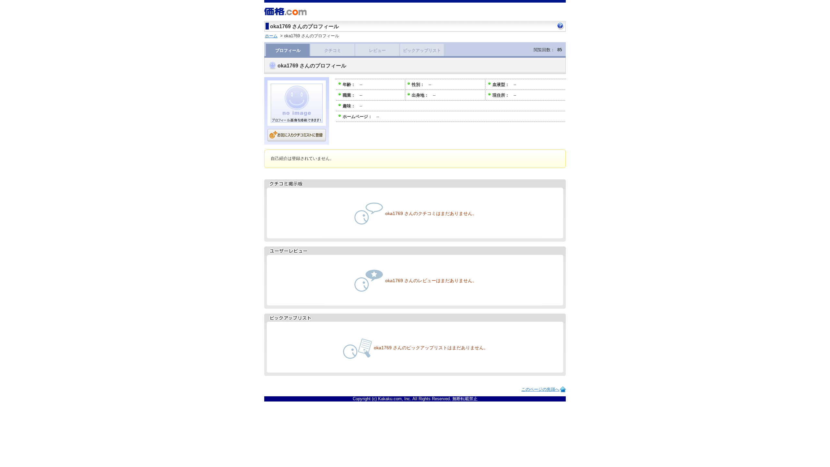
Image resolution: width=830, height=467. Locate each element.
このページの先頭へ (540, 389)
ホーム (271, 35)
